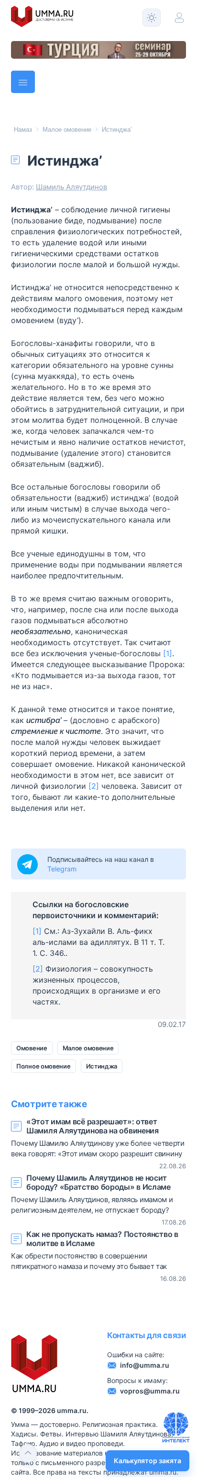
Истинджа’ (117, 129)
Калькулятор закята (147, 1460)
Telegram (62, 869)
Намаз (23, 129)
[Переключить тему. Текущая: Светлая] (151, 18)
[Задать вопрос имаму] (176, 1427)
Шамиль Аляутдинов (71, 186)
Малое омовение (67, 129)
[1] (167, 653)
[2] (93, 786)
